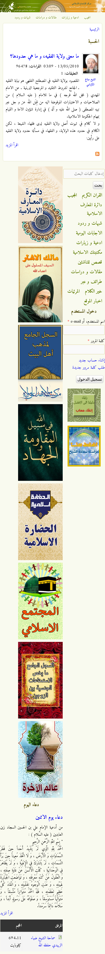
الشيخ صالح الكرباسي (90, 82)
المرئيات (73, 291)
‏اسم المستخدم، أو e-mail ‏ (86, 321)
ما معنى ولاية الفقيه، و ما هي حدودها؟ (44, 56)
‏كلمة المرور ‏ (96, 341)
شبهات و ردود (23, 17)
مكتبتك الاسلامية (87, 252)
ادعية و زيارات (70, 17)
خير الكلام (93, 291)
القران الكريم (92, 195)
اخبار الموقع (93, 301)
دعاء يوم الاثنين (49, 817)
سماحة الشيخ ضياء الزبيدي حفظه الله (46, 942)
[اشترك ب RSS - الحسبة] (97, 154)
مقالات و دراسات (46, 17)
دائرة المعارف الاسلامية (91, 209)
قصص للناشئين (90, 262)
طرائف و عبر (91, 281)
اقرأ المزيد (12, 145)
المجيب (87, 17)
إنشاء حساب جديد (92, 360)
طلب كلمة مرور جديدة (88, 367)
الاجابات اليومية (89, 233)
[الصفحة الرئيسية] (52, 11)
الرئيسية (94, 29)
